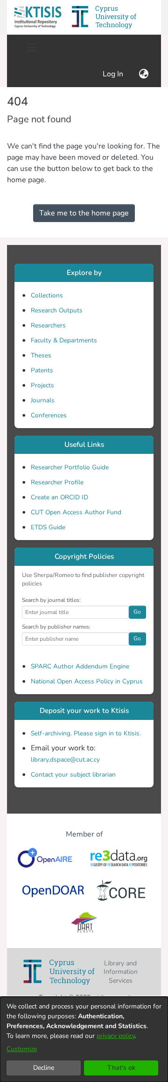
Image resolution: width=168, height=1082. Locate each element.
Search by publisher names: (56, 626)
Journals (43, 400)
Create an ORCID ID (59, 497)
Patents (42, 370)
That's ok (121, 1067)
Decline (43, 1067)
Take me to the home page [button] (84, 213)
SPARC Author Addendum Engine (80, 666)
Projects (42, 385)
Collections (47, 295)
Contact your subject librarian (73, 774)
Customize (22, 1049)
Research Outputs (57, 310)
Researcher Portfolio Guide (70, 467)
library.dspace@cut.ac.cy (65, 759)
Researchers (48, 325)
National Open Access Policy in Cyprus (87, 681)
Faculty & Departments (64, 340)
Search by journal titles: (51, 600)
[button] (38, 17)
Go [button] (137, 611)
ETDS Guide (48, 527)
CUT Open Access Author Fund (76, 512)
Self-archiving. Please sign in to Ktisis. (86, 733)
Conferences (49, 415)
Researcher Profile (57, 482)
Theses (41, 355)
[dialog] (84, 1039)
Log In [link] (113, 74)
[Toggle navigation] (31, 48)
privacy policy (116, 1035)
